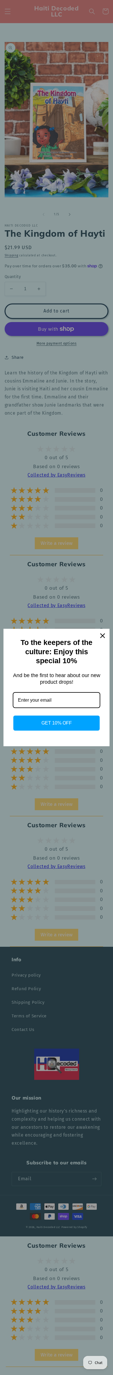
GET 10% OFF (56, 722)
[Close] (103, 636)
